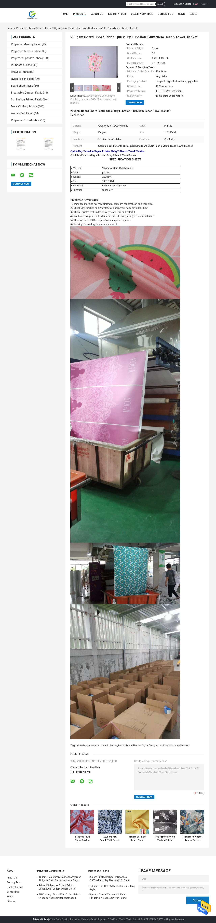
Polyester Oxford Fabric (25, 120)
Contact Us (165, 14)
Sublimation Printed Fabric (26, 99)
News (181, 14)
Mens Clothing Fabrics (24, 106)
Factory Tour (117, 14)
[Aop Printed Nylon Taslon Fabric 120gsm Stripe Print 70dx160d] (165, 822)
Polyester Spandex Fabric (26, 58)
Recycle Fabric (20, 71)
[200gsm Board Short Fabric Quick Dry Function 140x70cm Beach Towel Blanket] (94, 62)
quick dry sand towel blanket (174, 745)
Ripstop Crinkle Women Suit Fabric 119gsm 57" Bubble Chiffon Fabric (108, 896)
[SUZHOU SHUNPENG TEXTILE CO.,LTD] (32, 15)
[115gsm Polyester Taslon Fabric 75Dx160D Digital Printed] (192, 822)
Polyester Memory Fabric (26, 44)
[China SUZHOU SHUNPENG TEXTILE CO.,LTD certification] (21, 144)
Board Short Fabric (39, 28)
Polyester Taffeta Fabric (26, 51)
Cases (193, 14)
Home (64, 14)
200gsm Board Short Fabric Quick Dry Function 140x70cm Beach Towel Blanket (93, 99)
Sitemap (11, 901)
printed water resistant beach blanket (96, 745)
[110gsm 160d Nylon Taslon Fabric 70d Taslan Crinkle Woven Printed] (82, 822)
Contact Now (135, 102)
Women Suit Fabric (22, 113)
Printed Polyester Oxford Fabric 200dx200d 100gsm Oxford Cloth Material (57, 887)
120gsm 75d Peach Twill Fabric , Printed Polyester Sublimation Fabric (110, 838)
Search (160, 4)
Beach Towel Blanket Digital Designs (138, 745)
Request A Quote (182, 4)
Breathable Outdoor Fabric (26, 92)
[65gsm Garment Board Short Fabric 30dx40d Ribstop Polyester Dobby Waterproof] (137, 822)
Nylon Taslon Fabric (22, 78)
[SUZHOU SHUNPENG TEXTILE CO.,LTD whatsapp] (24, 175)
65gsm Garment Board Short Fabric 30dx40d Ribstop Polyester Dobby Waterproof (137, 838)
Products (79, 14)
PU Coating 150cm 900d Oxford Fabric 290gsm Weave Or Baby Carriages (59, 896)
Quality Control (142, 14)
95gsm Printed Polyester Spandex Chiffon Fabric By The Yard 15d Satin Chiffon (109, 879)
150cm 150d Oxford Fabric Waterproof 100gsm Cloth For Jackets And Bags (60, 879)
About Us (97, 14)
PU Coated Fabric (21, 65)
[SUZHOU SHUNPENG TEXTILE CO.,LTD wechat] (33, 175)
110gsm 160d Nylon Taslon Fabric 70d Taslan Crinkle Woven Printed (82, 838)
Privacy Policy (40, 919)
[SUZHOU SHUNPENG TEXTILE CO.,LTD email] (15, 175)
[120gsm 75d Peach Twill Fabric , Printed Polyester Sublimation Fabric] (110, 822)
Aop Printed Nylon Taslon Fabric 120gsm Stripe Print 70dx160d (165, 838)
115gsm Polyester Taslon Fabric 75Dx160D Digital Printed (192, 838)
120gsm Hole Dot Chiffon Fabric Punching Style (112, 888)
